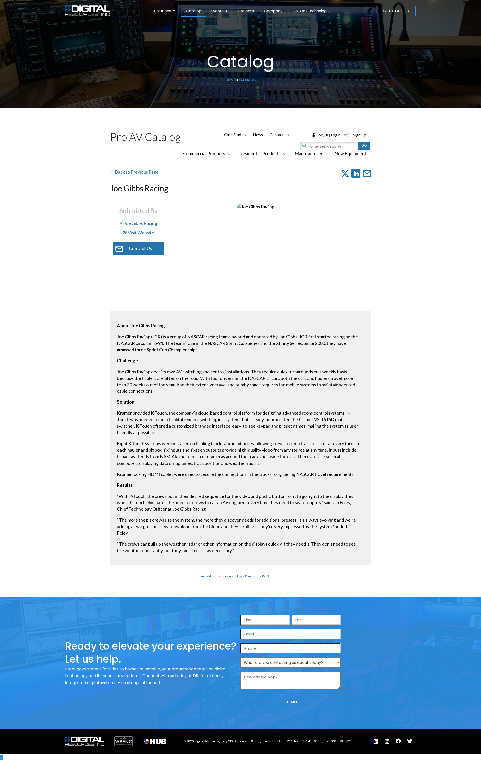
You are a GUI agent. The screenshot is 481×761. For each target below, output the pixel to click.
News (258, 134)
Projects (246, 10)
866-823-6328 (341, 741)
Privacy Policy (232, 576)
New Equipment (350, 153)
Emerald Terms (209, 576)
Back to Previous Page (136, 172)
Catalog (193, 10)
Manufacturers (310, 153)
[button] (396, 11)
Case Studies (235, 134)
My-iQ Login (329, 134)
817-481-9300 (312, 741)
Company (273, 10)
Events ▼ (219, 10)
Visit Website (140, 232)
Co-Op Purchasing (309, 10)
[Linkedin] (376, 742)
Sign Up (360, 134)
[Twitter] (410, 741)
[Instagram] (387, 742)
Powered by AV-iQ (257, 576)
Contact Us (279, 134)
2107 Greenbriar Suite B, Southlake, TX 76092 (259, 741)
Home (230, 80)
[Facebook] (398, 741)
